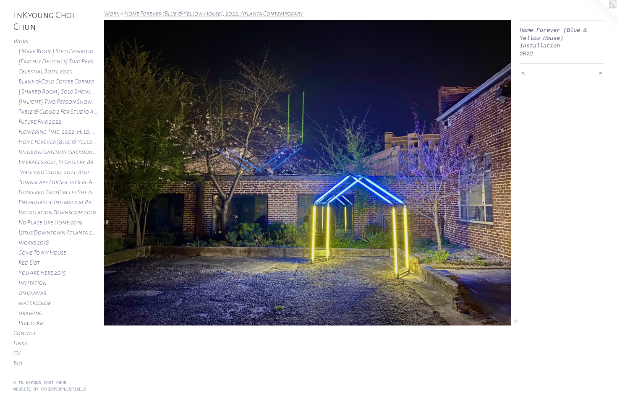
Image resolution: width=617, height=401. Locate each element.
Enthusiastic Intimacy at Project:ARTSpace (57, 202)
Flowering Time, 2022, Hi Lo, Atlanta (57, 131)
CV (16, 353)
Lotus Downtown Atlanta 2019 (57, 232)
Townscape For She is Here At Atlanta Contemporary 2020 (57, 182)
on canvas (32, 292)
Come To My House (42, 252)
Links (20, 343)
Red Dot (29, 262)
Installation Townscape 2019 (57, 212)
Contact (24, 333)
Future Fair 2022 (39, 121)
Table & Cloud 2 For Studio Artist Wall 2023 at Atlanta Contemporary (57, 111)
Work (21, 41)
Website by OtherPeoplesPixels (49, 389)
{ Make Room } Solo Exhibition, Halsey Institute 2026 (57, 51)
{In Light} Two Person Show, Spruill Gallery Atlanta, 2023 (57, 101)
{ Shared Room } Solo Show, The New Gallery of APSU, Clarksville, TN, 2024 (57, 91)
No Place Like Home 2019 (50, 222)
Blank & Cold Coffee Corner (56, 81)
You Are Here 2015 (42, 272)
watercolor (34, 302)
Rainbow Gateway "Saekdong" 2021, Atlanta (57, 151)
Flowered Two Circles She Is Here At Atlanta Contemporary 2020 (57, 192)
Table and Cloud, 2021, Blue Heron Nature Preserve (57, 172)
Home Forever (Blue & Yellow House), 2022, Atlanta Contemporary (57, 141)
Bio (17, 363)
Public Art (31, 323)
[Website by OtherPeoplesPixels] (600, 17)
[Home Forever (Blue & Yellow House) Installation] (307, 172)
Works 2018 (33, 242)
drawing (30, 313)
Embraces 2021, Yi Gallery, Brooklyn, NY (57, 162)
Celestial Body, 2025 (45, 71)
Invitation (32, 282)
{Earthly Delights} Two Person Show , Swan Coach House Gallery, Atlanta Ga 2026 (57, 61)
